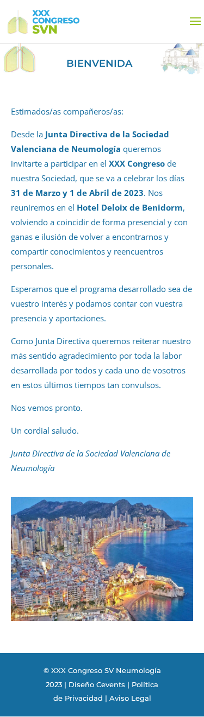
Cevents (110, 684)
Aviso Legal (130, 698)
